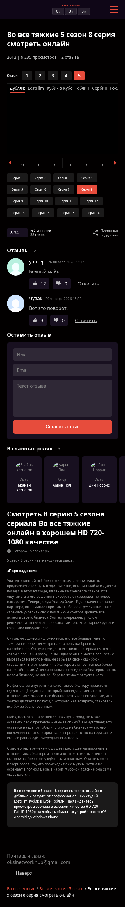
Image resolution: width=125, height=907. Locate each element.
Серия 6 (40, 189)
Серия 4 (87, 178)
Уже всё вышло (71, 5)
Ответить (88, 284)
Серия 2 (40, 178)
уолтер (37, 261)
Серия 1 (17, 178)
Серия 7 (63, 189)
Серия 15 (68, 213)
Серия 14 (43, 213)
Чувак (35, 298)
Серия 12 (91, 201)
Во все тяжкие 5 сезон (61, 888)
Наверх (24, 873)
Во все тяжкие (21, 888)
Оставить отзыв (63, 426)
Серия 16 (93, 213)
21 (22, 165)
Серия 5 (17, 189)
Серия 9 (17, 201)
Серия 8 (87, 189)
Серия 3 (63, 178)
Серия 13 (18, 213)
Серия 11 (66, 201)
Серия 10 (41, 201)
